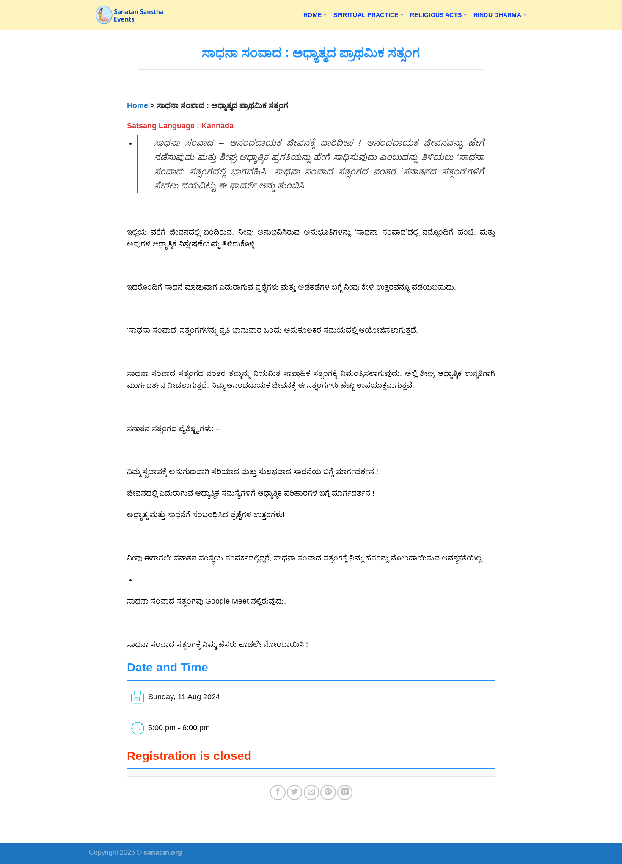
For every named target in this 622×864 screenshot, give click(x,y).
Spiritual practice (366, 14)
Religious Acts (436, 14)
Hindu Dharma (497, 14)
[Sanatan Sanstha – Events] (131, 15)
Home (312, 14)
